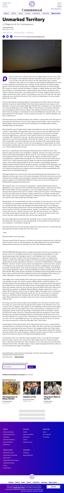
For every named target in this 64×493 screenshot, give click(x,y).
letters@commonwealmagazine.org (35, 36)
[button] (3, 37)
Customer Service (27, 442)
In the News (6, 437)
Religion (6, 13)
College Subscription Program (11, 460)
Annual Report (7, 468)
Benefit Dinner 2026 (8, 452)
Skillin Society (6, 457)
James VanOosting (7, 27)
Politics (13, 13)
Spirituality (30, 32)
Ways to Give (55, 13)
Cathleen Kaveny (8, 401)
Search (59, 4)
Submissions (26, 437)
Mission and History (8, 432)
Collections (36, 13)
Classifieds (26, 452)
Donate (59, 2)
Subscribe (46, 13)
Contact (25, 432)
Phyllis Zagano (48, 401)
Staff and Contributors (9, 439)
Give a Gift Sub (47, 434)
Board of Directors (8, 442)
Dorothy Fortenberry (29, 399)
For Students (46, 437)
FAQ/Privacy (6, 444)
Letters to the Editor (28, 434)
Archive (4, 4)
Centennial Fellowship (9, 434)
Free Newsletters (57, 8)
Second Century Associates (10, 455)
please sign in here (19, 487)
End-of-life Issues (19, 32)
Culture (27, 13)
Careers (25, 439)
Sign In (59, 6)
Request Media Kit (28, 455)
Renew (44, 432)
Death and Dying (7, 32)
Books (21, 13)
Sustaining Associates (8, 463)
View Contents (29, 374)
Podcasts (5, 6)
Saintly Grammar (19, 357)
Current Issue (6, 2)
